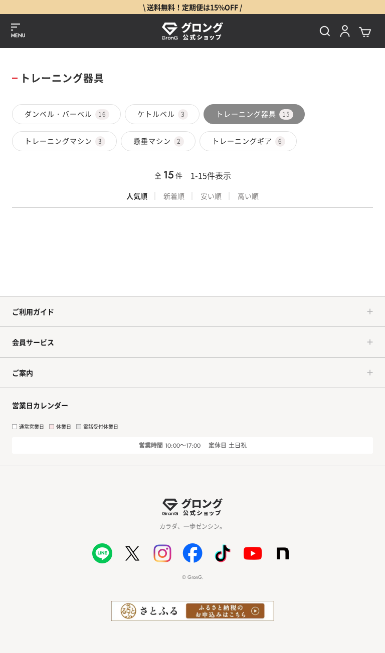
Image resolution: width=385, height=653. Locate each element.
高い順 (248, 195)
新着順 (173, 195)
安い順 (211, 195)
